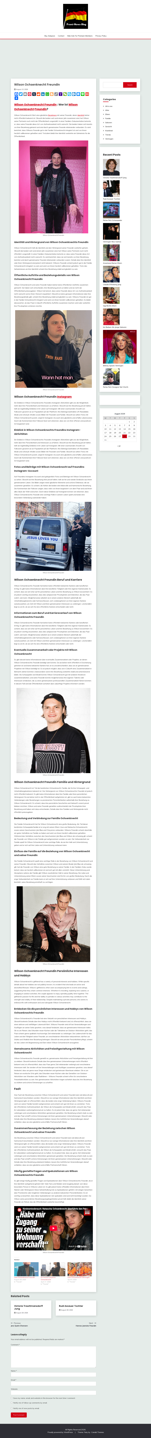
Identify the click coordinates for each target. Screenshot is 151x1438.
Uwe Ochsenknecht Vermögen (79, 1277)
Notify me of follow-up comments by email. (30, 1403)
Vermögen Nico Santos (112, 242)
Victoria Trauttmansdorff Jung (28, 1307)
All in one (108, 106)
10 (105, 429)
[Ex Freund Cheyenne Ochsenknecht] (53, 1269)
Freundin (41, 109)
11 (110, 429)
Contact (61, 36)
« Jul (118, 446)
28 (124, 436)
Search (130, 85)
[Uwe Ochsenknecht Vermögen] (80, 1269)
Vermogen (109, 139)
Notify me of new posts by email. (26, 1408)
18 (110, 433)
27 (120, 436)
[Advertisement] (75, 55)
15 (129, 429)
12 (115, 429)
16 (134, 429)
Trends (108, 135)
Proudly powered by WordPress (60, 1432)
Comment (15, 1345)
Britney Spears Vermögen (113, 365)
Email (13, 1380)
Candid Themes (97, 1432)
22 (129, 433)
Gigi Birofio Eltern (110, 306)
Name (14, 1371)
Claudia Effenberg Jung (112, 284)
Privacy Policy (101, 36)
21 (124, 433)
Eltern (107, 114)
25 (110, 436)
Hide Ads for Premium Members (80, 36)
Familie (108, 118)
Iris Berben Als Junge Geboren (114, 327)
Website (14, 1389)
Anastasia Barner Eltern (112, 263)
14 (124, 429)
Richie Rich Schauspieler (112, 220)
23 (134, 433)
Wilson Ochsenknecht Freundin (35, 104)
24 (105, 436)
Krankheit (109, 130)
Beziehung (52, 115)
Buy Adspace (49, 36)
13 (120, 429)
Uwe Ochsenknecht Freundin (24, 1277)
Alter (107, 110)
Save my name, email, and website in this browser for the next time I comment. (44, 1398)
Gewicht (108, 126)
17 (105, 433)
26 (115, 436)
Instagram (64, 397)
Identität (80, 115)
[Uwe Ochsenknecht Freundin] (26, 1269)
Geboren (108, 122)
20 (120, 433)
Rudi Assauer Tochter (71, 1306)
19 (115, 433)
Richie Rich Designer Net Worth (115, 387)
